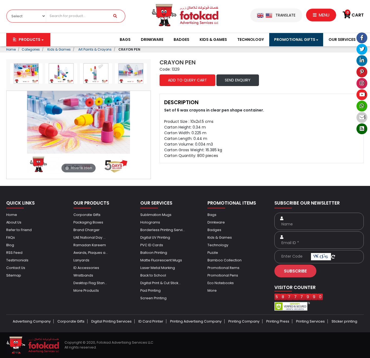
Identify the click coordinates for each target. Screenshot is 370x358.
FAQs (10, 237)
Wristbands (83, 275)
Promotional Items (223, 267)
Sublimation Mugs (155, 214)
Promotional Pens (222, 275)
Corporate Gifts (86, 214)
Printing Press (277, 321)
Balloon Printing (153, 252)
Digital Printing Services (111, 321)
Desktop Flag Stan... (90, 283)
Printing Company (243, 321)
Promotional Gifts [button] (294, 39)
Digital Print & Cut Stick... (160, 283)
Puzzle (212, 252)
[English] (260, 15)
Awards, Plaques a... (90, 252)
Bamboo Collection (224, 260)
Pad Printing (150, 290)
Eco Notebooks (220, 283)
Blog (10, 245)
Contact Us (15, 267)
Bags (125, 39)
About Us (13, 222)
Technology (250, 39)
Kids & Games (213, 39)
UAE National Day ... (89, 237)
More (212, 290)
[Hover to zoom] (78, 132)
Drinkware (152, 39)
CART (355, 15)
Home (11, 214)
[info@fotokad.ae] (361, 117)
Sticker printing (344, 321)
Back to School (153, 275)
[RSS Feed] (361, 128)
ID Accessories (86, 267)
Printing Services (310, 321)
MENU (323, 15)
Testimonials (17, 260)
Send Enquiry (238, 80)
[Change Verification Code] (333, 256)
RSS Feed (14, 252)
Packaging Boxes (88, 222)
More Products (86, 290)
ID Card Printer (150, 321)
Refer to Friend (19, 230)
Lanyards (81, 260)
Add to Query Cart (187, 80)
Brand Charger (86, 230)
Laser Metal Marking (157, 267)
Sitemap (13, 275)
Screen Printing (153, 298)
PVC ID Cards (151, 245)
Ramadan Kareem (89, 245)
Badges (181, 39)
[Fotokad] (185, 15)
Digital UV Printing (155, 237)
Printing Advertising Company (196, 321)
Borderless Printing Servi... (162, 230)
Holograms (150, 222)
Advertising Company (32, 321)
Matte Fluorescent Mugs (161, 260)
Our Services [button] (342, 39)
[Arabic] (269, 15)
